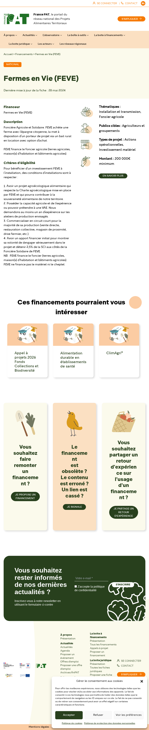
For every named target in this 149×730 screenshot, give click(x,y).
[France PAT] (16, 19)
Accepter (69, 715)
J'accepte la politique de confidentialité (89, 588)
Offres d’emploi (69, 661)
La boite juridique (19, 43)
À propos (9, 35)
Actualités (29, 35)
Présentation (67, 638)
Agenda (65, 650)
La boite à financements (108, 35)
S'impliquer (130, 19)
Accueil (8, 54)
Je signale (74, 506)
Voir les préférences (129, 715)
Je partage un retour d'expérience (124, 512)
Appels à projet (99, 648)
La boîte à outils (76, 35)
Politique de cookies (72, 723)
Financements (24, 54)
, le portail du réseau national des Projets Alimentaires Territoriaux (51, 19)
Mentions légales (39, 727)
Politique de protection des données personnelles (109, 723)
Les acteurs (45, 43)
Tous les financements (103, 644)
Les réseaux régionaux (73, 43)
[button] (142, 681)
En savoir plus (113, 175)
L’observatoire (51, 35)
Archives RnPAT (69, 672)
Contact (127, 665)
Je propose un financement (25, 496)
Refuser (98, 715)
